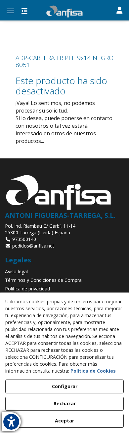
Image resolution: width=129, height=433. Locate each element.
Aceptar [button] (64, 420)
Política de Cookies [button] (93, 371)
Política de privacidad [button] (27, 288)
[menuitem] (64, 271)
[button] (64, 11)
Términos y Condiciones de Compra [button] (43, 280)
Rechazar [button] (65, 403)
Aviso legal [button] (16, 271)
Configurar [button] (64, 386)
